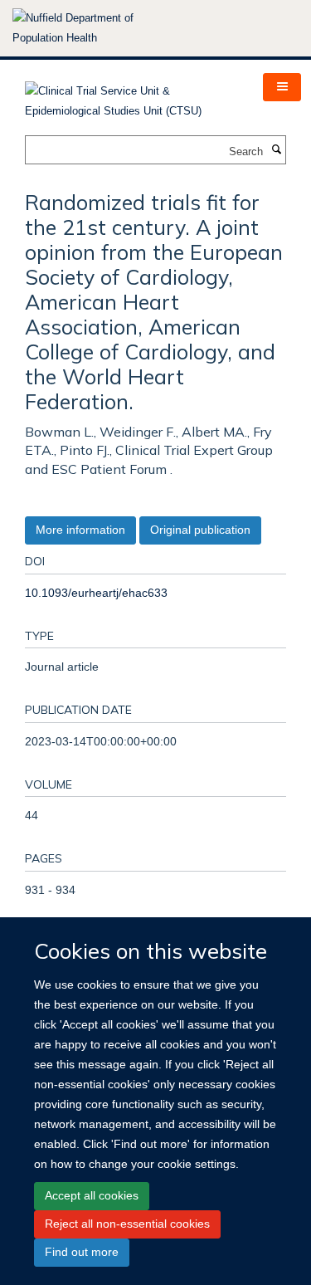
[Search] (276, 150)
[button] (282, 87)
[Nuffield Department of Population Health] (95, 28)
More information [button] (80, 529)
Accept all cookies (91, 1195)
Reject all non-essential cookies (127, 1223)
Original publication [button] (200, 529)
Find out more (82, 1251)
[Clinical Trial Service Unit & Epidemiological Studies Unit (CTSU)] (131, 96)
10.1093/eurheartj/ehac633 (96, 592)
